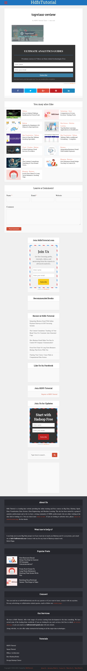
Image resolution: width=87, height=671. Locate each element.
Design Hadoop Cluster (14, 660)
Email (34, 195)
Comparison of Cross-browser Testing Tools (68, 114)
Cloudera (30, 147)
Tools (70, 111)
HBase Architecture (13, 653)
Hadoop (24, 123)
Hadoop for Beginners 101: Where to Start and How (31, 126)
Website (59, 195)
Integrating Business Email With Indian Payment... (69, 150)
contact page (57, 603)
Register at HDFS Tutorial (49, 394)
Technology (63, 111)
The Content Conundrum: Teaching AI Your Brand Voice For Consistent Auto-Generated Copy (43, 333)
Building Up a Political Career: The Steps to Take (28, 581)
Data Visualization (27, 135)
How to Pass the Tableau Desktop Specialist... (30, 138)
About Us (43, 668)
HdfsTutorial (43, 2)
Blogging (63, 159)
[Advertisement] (43, 478)
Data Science (64, 123)
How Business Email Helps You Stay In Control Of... (69, 162)
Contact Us (62, 668)
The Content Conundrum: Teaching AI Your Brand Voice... (30, 163)
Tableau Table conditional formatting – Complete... (68, 138)
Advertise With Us (52, 668)
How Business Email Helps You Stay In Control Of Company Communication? (28, 561)
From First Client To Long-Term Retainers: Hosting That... (31, 175)
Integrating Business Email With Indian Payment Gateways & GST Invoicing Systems (41, 323)
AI (23, 159)
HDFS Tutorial (11, 645)
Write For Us (70, 668)
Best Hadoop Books (13, 657)
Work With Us (79, 668)
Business (63, 147)
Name (9, 195)
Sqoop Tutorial (11, 649)
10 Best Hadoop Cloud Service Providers (29, 150)
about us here (41, 517)
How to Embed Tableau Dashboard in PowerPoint (31, 114)
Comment (10, 207)
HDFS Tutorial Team (40, 20)
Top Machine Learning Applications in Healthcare (69, 129)
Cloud (24, 147)
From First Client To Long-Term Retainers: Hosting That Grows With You (28, 572)
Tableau (24, 111)
